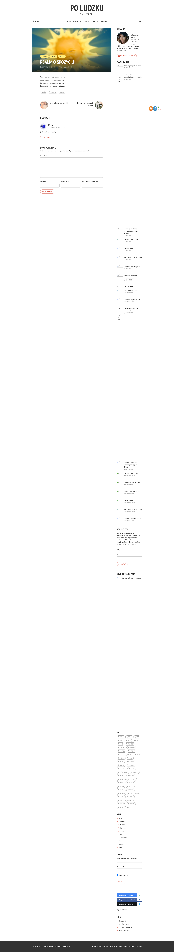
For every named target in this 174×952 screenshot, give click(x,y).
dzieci (121, 744)
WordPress (66, 946)
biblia (130, 737)
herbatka (122, 747)
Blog (69, 21)
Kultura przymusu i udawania (85, 104)
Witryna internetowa (90, 182)
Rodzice (131, 786)
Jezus (130, 754)
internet (132, 751)
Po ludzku (87, 8)
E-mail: (119, 555)
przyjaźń (131, 783)
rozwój (131, 790)
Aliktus (131, 302)
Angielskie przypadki (59, 103)
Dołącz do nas (123, 946)
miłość (122, 762)
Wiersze (62, 56)
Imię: (118, 549)
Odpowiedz (47, 137)
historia (132, 747)
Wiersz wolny (129, 248)
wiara (130, 800)
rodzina (122, 790)
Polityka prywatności (111, 946)
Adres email (65, 182)
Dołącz (95, 21)
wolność (122, 804)
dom (136, 740)
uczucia (122, 800)
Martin (131, 292)
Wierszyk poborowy (131, 239)
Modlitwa (131, 762)
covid (121, 740)
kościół (122, 758)
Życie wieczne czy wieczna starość (130, 277)
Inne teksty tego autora (127, 56)
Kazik (122, 831)
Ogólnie (53, 56)
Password (120, 867)
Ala (121, 834)
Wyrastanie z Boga (130, 290)
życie (129, 807)
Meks (52, 946)
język (138, 754)
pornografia (123, 779)
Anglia (122, 737)
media (130, 758)
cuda (129, 740)
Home (94, 946)
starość (122, 797)
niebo (63, 92)
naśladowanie (124, 772)
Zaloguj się (122, 921)
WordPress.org (124, 930)
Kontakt (87, 21)
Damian (131, 493)
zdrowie (132, 804)
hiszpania (122, 751)
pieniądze (135, 772)
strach (131, 797)
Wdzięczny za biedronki (132, 482)
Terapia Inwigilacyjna (131, 491)
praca (133, 779)
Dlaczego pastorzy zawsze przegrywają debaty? (131, 231)
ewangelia (131, 744)
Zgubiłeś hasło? (122, 910)
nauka (133, 769)
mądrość (131, 765)
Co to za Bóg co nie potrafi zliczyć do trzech (132, 76)
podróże (122, 776)
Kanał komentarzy (125, 927)
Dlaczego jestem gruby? (132, 266)
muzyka (122, 765)
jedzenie (53, 92)
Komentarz (44, 155)
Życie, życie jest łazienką (132, 66)
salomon (122, 793)
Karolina (44, 56)
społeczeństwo (134, 793)
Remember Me (123, 875)
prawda (122, 783)
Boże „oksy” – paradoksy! (133, 257)
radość (122, 786)
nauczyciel (123, 769)
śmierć (121, 807)
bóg (44, 92)
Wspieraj (104, 21)
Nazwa (43, 182)
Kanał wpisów (124, 924)
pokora (131, 776)
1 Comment (69, 67)
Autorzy (76, 21)
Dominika (123, 837)
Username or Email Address (127, 858)
